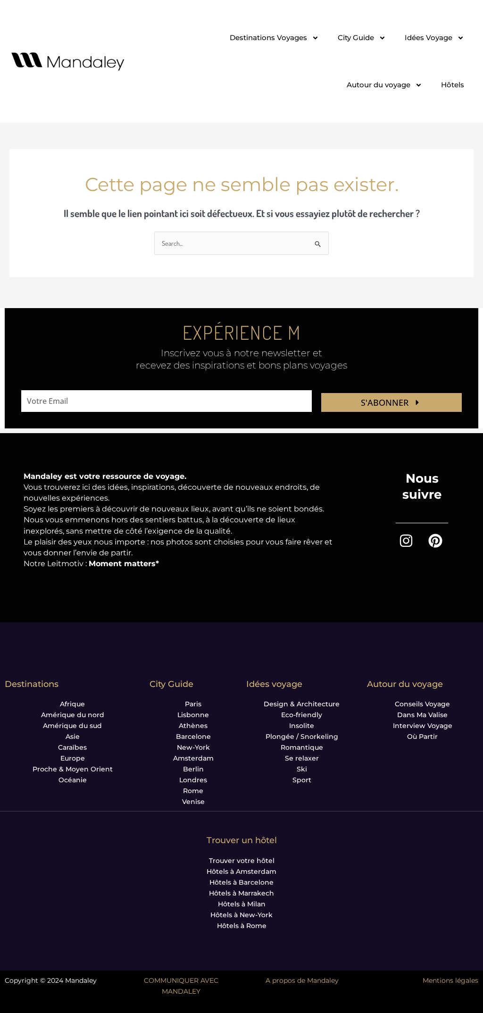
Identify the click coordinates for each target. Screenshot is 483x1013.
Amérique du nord (72, 715)
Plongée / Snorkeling (302, 736)
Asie (73, 736)
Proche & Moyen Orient (73, 769)
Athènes (193, 725)
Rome (193, 791)
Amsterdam (193, 758)
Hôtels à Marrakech (241, 893)
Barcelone (193, 736)
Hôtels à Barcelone (241, 882)
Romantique (302, 747)
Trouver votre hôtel (242, 860)
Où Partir (422, 736)
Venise (193, 801)
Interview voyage (422, 725)
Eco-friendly (301, 715)
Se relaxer (302, 758)
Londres (193, 780)
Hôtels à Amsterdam (241, 871)
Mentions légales (450, 980)
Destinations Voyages (268, 37)
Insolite (301, 725)
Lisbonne (193, 715)
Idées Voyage (428, 37)
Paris (193, 704)
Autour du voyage (378, 84)
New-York (193, 747)
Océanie (72, 780)
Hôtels (452, 84)
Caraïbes (72, 747)
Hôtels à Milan (242, 904)
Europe (72, 758)
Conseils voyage (422, 704)
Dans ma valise (422, 715)
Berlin (193, 769)
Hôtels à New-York (241, 915)
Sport (301, 780)
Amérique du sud (72, 725)
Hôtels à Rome (241, 925)
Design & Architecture (302, 704)
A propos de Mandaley (302, 980)
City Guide (356, 37)
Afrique (72, 704)
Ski (302, 769)
